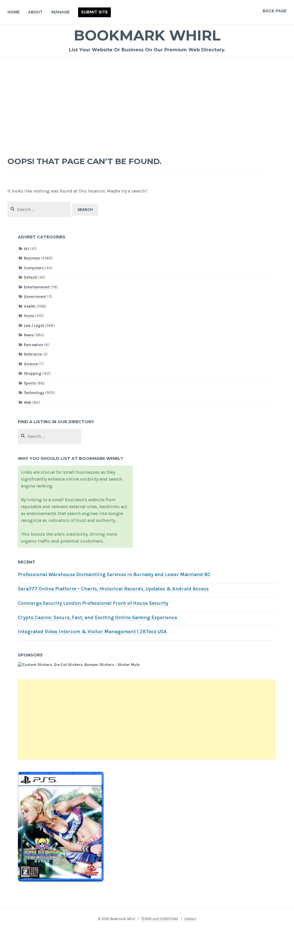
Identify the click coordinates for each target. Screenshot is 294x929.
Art (26, 248)
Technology (34, 392)
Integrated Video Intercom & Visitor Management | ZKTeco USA (92, 631)
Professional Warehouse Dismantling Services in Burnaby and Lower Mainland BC (114, 574)
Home (13, 12)
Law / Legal (34, 325)
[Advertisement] (147, 100)
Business (32, 258)
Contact (190, 919)
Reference (33, 354)
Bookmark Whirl (147, 35)
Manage (60, 12)
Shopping (32, 373)
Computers (34, 268)
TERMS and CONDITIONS (159, 919)
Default (30, 277)
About (35, 12)
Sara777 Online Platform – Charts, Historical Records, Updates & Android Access (113, 589)
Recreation (33, 345)
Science (31, 364)
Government (35, 296)
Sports (30, 383)
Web (27, 402)
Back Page (275, 10)
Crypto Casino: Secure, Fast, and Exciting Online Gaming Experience (97, 617)
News (28, 335)
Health (30, 306)
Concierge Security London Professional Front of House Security (93, 603)
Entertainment (37, 287)
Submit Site (94, 12)
